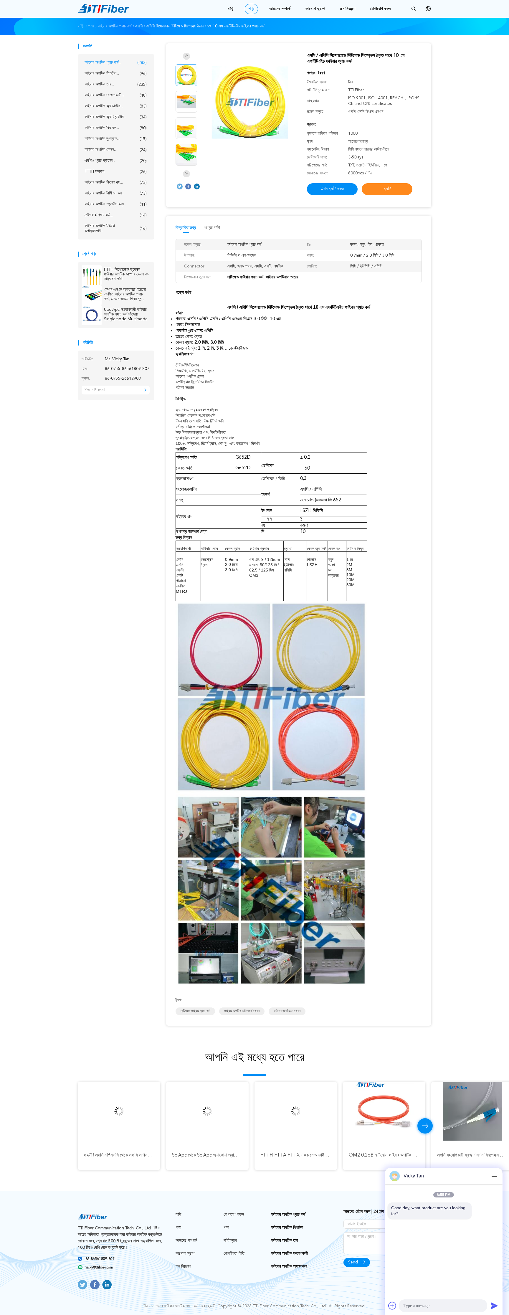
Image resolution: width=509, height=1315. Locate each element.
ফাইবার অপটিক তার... (116, 84)
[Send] (494, 1305)
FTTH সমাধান (116, 171)
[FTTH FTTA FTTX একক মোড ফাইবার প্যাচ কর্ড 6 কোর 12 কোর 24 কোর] (295, 1111)
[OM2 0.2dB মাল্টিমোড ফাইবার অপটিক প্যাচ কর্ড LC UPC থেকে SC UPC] (384, 1111)
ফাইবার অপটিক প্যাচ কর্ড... (116, 62)
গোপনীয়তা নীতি (234, 1253)
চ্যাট (387, 189)
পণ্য (251, 9)
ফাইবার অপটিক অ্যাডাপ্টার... (116, 106)
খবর (226, 1227)
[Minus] (494, 1175)
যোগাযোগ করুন (380, 9)
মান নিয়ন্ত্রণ (347, 9)
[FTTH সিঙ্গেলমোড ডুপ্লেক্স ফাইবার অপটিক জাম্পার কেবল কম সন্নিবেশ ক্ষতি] (92, 275)
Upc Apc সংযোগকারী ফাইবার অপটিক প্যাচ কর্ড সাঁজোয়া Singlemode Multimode (126, 314)
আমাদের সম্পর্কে (279, 9)
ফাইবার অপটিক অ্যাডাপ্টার (289, 1266)
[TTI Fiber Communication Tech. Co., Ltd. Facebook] (188, 186)
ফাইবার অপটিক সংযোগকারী (289, 1253)
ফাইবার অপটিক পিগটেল (287, 1227)
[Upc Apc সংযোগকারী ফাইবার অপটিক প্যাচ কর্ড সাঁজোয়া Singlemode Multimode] (92, 315)
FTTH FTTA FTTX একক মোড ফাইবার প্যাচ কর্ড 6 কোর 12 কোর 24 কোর (322, 1155)
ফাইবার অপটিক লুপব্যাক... (116, 139)
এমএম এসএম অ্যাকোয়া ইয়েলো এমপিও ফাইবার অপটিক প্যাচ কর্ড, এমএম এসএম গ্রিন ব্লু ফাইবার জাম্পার (125, 294)
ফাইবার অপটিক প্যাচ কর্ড (288, 1214)
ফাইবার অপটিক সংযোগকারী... (116, 95)
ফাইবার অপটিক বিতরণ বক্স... (116, 182)
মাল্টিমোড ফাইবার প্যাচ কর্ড (195, 1011)
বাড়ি (231, 9)
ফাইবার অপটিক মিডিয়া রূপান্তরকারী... (116, 228)
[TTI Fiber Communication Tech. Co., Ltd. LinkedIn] (197, 186)
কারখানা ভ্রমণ (315, 9)
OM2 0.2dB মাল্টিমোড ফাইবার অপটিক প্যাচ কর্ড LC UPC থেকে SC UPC (409, 1155)
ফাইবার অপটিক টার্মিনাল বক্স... (116, 193)
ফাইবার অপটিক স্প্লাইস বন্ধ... (116, 204)
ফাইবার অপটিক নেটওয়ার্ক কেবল (242, 1011)
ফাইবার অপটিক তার (284, 1240)
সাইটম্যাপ (230, 1240)
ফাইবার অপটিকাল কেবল (287, 1011)
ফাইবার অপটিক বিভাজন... (116, 128)
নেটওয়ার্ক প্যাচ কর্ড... (116, 215)
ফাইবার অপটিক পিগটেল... (116, 73)
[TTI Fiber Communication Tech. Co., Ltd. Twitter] (180, 186)
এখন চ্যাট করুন (332, 189)
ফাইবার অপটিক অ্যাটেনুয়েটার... (116, 117)
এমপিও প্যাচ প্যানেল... (116, 160)
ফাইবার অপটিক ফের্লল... (116, 150)
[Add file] (392, 1305)
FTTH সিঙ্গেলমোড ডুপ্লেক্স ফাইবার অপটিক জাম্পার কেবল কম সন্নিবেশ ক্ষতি (126, 274)
